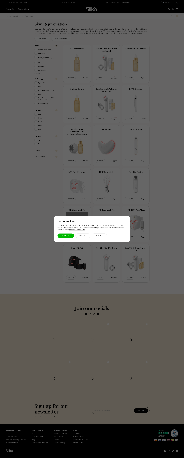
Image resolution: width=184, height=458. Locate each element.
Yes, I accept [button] (65, 235)
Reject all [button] (82, 235)
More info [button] (99, 235)
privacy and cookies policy (77, 230)
